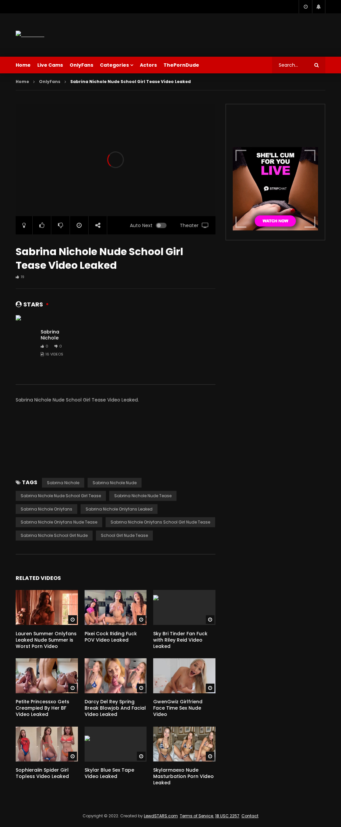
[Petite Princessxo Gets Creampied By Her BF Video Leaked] (47, 675)
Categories (114, 65)
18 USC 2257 (227, 816)
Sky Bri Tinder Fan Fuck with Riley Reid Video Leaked (180, 640)
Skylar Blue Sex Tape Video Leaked (109, 773)
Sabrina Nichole (50, 334)
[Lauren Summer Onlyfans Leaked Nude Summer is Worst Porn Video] (47, 607)
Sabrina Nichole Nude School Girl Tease (61, 496)
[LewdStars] (30, 35)
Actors (148, 65)
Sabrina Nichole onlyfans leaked (119, 509)
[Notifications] (318, 6)
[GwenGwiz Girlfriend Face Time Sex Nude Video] (184, 675)
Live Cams (50, 65)
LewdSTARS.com (161, 816)
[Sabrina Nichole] (26, 343)
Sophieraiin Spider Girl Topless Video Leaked (42, 773)
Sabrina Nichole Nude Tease (142, 496)
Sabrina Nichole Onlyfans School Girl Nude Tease (160, 522)
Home (23, 65)
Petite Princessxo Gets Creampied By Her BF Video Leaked (42, 708)
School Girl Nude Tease (124, 535)
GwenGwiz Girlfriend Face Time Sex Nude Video (177, 708)
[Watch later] (305, 6)
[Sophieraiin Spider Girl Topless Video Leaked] (47, 744)
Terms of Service (197, 816)
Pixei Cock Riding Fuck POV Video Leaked (111, 636)
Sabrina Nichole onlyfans (46, 509)
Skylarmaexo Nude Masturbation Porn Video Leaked (183, 776)
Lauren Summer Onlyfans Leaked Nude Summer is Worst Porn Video (46, 640)
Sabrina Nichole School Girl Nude (54, 535)
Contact (249, 816)
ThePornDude (181, 65)
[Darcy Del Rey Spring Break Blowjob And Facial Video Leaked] (116, 675)
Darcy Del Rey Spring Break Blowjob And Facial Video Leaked (115, 708)
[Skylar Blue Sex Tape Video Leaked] (116, 744)
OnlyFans (81, 65)
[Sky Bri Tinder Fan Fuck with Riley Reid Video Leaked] (184, 607)
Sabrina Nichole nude (115, 483)
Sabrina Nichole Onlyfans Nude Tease (59, 522)
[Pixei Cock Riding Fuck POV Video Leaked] (116, 607)
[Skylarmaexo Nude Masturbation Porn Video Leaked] (184, 744)
